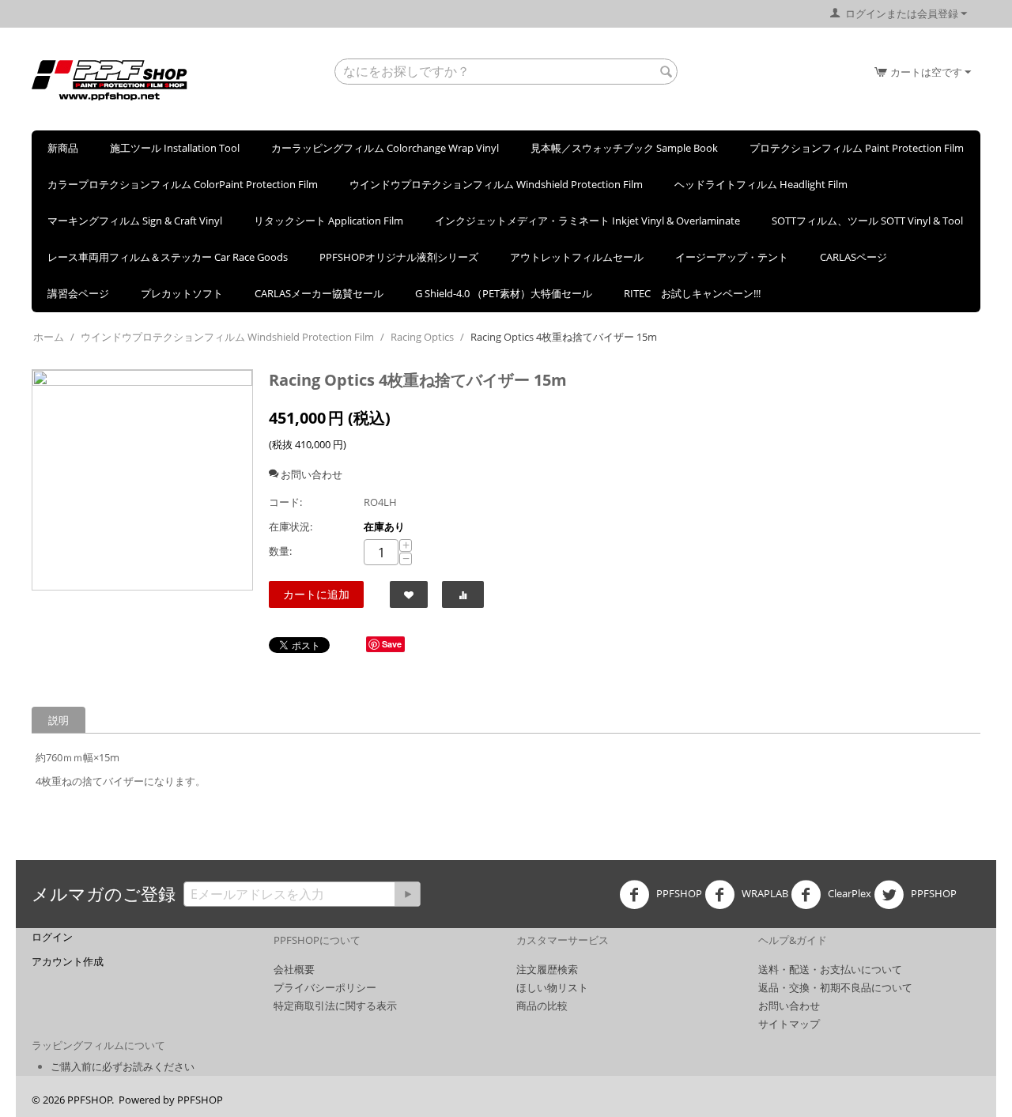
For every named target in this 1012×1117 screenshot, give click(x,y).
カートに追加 (316, 594)
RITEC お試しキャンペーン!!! (692, 293)
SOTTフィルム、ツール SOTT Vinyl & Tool (867, 220)
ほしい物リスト (552, 987)
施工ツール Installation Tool (175, 148)
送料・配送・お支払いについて (830, 969)
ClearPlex (848, 894)
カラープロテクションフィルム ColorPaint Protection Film (182, 184)
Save (392, 644)
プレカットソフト (182, 293)
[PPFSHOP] (109, 79)
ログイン (52, 937)
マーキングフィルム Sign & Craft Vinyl (134, 220)
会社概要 (294, 969)
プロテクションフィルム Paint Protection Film (857, 148)
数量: (280, 551)
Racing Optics (422, 337)
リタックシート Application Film (328, 220)
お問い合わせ (789, 1005)
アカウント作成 (68, 961)
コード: (285, 502)
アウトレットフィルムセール (577, 257)
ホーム (48, 337)
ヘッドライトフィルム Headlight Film (761, 184)
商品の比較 (542, 1005)
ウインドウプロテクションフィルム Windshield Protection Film (496, 184)
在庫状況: (290, 526)
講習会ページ (78, 293)
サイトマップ (789, 1024)
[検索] (666, 72)
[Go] (407, 894)
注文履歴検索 (547, 969)
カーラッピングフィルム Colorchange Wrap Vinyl (385, 148)
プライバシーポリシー (325, 987)
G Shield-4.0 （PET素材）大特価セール (503, 293)
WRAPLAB (763, 894)
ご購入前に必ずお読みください (122, 1066)
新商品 (62, 148)
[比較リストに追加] (463, 594)
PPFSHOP (678, 894)
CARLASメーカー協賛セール (319, 293)
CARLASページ (853, 257)
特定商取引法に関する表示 (335, 1005)
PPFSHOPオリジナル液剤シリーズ (398, 257)
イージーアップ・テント (731, 257)
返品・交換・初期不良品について (835, 987)
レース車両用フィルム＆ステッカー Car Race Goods (167, 257)
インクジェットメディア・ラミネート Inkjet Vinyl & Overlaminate (587, 220)
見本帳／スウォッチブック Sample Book (624, 148)
